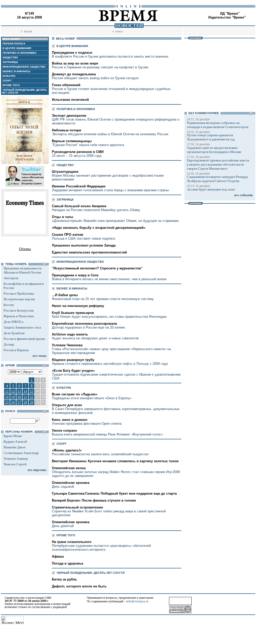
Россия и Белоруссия (19, 310)
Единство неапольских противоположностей (89, 252)
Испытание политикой (70, 100)
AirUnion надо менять (70, 334)
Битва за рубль (64, 579)
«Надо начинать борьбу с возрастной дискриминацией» (98, 228)
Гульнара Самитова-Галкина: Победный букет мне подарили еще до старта (114, 493)
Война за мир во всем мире (75, 63)
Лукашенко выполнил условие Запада (84, 245)
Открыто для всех (67, 405)
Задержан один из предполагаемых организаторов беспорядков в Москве (214, 150)
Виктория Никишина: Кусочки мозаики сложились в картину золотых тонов (115, 461)
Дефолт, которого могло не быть (79, 586)
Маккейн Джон (14, 447)
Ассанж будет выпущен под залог (211, 189)
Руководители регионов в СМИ (78, 152)
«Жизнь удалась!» (67, 450)
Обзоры (25, 249)
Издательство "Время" (227, 17)
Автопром (11, 278)
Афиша (58, 556)
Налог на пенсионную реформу (78, 306)
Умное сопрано (64, 430)
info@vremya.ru (137, 601)
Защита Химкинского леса (22, 327)
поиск (119, 31)
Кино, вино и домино (69, 420)
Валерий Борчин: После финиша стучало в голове (94, 500)
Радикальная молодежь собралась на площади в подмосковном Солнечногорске (218, 125)
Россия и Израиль (16, 350)
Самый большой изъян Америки (79, 206)
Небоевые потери (66, 130)
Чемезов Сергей (15, 464)
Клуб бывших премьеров (73, 313)
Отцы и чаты (62, 217)
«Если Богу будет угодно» (73, 371)
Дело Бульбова (14, 333)
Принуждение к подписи (72, 53)
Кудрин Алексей (15, 441)
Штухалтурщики (65, 172)
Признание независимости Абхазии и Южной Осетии (23, 270)
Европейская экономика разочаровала (84, 323)
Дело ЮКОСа (13, 322)
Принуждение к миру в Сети (75, 275)
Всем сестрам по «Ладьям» (74, 394)
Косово (9, 305)
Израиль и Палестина (19, 316)
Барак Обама (13, 436)
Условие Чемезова (67, 345)
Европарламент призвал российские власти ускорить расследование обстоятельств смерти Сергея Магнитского (218, 164)
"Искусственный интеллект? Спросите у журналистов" (97, 268)
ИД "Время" (230, 13)
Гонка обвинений (66, 85)
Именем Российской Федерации (78, 186)
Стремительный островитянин (77, 507)
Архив (28, 31)
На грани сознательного (71, 542)
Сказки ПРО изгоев (67, 235)
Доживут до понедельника (74, 74)
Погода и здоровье (67, 563)
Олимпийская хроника (70, 483)
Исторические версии (19, 299)
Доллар (9, 344)
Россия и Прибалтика (19, 293)
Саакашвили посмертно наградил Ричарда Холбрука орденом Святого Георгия (217, 179)
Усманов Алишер (16, 458)
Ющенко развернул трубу (73, 360)
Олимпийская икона (69, 468)
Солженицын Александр (21, 453)
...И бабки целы (65, 295)
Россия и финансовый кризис (24, 339)
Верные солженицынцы (72, 141)
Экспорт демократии (69, 115)
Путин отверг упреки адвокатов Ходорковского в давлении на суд (211, 137)
